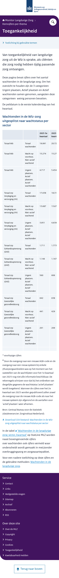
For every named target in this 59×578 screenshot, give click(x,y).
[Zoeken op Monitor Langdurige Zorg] (53, 22)
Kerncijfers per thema (14, 24)
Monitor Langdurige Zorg (19, 20)
